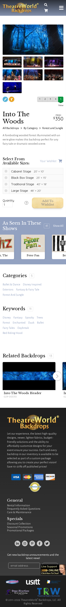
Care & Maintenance (19, 512)
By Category (31, 128)
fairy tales (9, 328)
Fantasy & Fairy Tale (27, 289)
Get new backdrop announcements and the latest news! (33, 556)
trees (40, 317)
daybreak (23, 328)
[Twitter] (47, 543)
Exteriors (8, 289)
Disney (7, 317)
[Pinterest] (32, 543)
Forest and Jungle (52, 128)
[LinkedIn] (17, 543)
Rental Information (18, 505)
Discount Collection (19, 523)
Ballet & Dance (11, 284)
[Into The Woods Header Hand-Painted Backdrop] (29, 376)
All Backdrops (11, 128)
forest (6, 322)
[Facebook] (39, 543)
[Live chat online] (53, 569)
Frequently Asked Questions (23, 508)
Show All (58, 225)
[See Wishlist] (46, 11)
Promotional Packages (20, 530)
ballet (40, 322)
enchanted (19, 322)
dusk (31, 322)
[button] (57, 376)
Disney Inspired (32, 284)
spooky (29, 317)
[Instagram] (25, 543)
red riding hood (13, 333)
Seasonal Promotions (20, 527)
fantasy (18, 317)
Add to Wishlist (47, 202)
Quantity (8, 200)
